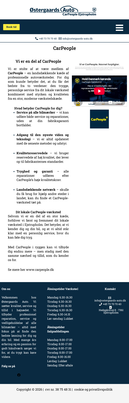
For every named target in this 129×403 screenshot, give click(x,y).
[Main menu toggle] (119, 27)
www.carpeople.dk (40, 269)
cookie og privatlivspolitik (93, 389)
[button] (11, 27)
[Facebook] (19, 376)
